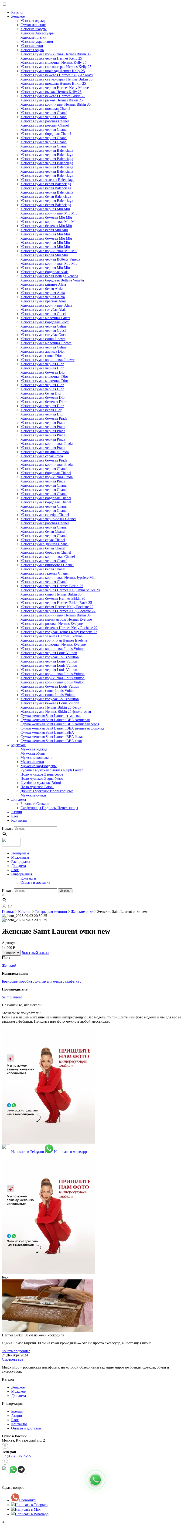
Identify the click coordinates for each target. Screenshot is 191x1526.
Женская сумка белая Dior (40, 393)
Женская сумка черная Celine (43, 326)
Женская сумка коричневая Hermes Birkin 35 (55, 54)
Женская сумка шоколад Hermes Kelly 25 (52, 71)
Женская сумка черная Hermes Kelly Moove (54, 88)
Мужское (18, 745)
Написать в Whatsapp (31, 1514)
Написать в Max (28, 1509)
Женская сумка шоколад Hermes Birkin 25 (53, 83)
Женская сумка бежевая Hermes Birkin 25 (52, 96)
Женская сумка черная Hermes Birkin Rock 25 (56, 603)
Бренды (17, 1411)
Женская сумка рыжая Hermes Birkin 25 (51, 100)
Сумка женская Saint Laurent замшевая (50, 716)
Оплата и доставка (35, 882)
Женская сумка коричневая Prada (46, 443)
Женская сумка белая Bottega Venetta (49, 276)
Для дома (18, 799)
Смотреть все (12, 1359)
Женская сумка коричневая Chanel (47, 557)
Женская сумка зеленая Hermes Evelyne (51, 636)
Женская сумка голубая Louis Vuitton (49, 657)
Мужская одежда (33, 749)
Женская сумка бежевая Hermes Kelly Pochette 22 (59, 628)
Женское (18, 16)
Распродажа (20, 861)
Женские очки (31, 46)
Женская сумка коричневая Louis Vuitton (52, 649)
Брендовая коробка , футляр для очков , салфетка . (41, 981)
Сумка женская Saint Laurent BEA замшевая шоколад (62, 728)
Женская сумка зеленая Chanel (44, 573)
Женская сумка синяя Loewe (42, 339)
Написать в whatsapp (70, 1152)
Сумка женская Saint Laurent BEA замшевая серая (59, 724)
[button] (95, 1480)
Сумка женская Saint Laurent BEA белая (51, 737)
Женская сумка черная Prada (42, 423)
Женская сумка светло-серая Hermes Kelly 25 (55, 67)
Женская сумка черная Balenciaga (46, 150)
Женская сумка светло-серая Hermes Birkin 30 (56, 79)
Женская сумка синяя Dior (41, 356)
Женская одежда (33, 21)
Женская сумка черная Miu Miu (45, 209)
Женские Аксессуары (37, 33)
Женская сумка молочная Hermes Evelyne (53, 644)
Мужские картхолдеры (38, 766)
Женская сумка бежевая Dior (43, 372)
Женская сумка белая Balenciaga (45, 184)
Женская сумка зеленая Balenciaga (47, 180)
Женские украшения (36, 42)
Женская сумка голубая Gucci (43, 335)
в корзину (11, 953)
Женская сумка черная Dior (42, 364)
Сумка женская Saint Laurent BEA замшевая (55, 720)
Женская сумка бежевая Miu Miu (46, 217)
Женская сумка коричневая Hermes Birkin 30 (55, 104)
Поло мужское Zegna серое (41, 774)
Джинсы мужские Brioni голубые (46, 791)
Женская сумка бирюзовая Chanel (47, 565)
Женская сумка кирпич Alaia (43, 284)
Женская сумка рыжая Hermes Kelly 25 (51, 92)
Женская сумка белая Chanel (42, 531)
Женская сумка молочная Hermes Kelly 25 (53, 62)
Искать (7, 828)
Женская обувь (32, 50)
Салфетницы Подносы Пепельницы (49, 808)
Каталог (17, 12)
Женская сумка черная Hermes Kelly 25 (51, 58)
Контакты (19, 820)
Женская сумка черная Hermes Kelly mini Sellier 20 (60, 590)
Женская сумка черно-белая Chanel (48, 519)
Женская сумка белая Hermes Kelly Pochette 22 (56, 607)
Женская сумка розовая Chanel (44, 121)
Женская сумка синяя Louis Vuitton (47, 691)
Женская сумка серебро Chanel (44, 515)
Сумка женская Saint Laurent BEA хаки (51, 741)
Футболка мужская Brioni (40, 783)
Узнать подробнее (16, 1351)
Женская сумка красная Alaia (43, 301)
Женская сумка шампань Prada (44, 452)
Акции (16, 812)
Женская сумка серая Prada (41, 456)
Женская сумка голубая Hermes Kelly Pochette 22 (58, 632)
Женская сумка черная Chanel (43, 113)
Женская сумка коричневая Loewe (47, 360)
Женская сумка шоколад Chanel (45, 108)
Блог (15, 816)
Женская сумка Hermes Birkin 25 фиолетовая (55, 711)
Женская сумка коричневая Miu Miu (48, 213)
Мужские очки (32, 762)
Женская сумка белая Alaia (41, 289)
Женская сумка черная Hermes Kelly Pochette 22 (58, 611)
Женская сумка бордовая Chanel (45, 134)
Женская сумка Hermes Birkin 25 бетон (51, 707)
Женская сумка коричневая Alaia (46, 305)
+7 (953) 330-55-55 (16, 1456)
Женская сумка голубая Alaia (43, 309)
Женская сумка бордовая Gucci (44, 322)
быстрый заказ (35, 952)
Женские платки (33, 37)
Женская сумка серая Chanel (42, 540)
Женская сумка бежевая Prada (43, 418)
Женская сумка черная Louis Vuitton (48, 653)
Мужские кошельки (36, 758)
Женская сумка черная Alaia (42, 293)
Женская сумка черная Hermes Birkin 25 (51, 586)
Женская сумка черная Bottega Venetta (50, 259)
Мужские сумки (33, 795)
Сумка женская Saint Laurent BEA (47, 732)
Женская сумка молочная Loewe (46, 343)
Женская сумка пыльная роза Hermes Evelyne (56, 619)
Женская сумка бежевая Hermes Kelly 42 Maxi (56, 75)
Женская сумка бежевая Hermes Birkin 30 (52, 598)
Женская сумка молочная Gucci (45, 318)
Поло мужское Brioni (37, 787)
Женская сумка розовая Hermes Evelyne (51, 624)
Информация (21, 874)
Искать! (65, 891)
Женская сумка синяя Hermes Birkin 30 (51, 594)
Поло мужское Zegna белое (41, 778)
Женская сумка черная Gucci (43, 314)
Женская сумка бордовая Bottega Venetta (52, 280)
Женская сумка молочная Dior (44, 376)
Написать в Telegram (27, 1152)
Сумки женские (33, 25)
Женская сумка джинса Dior (42, 351)
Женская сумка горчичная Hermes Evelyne (53, 640)
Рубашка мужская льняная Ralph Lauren (51, 770)
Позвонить (27, 1500)
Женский (9, 965)
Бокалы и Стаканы (35, 804)
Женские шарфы (33, 29)
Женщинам (20, 853)
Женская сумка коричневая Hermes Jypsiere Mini (58, 577)
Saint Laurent (12, 997)
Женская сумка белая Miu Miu (44, 230)
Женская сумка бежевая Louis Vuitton (49, 686)
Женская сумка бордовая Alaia (44, 272)
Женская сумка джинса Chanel (44, 544)
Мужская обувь (32, 753)
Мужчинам (20, 857)
